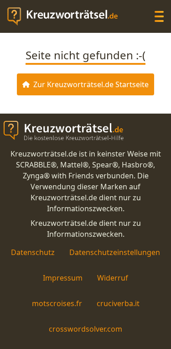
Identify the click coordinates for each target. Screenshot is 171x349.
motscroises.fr (57, 303)
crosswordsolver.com (85, 329)
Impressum (63, 278)
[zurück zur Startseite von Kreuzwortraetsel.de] (67, 16)
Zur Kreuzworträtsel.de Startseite (91, 84)
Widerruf (112, 278)
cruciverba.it (118, 303)
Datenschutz (33, 252)
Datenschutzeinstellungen (114, 252)
